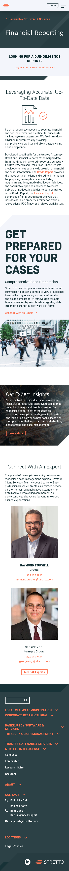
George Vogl (34, 647)
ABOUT (10, 784)
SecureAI (10, 774)
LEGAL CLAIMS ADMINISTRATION (28, 710)
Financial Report (43, 193)
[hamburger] (63, 6)
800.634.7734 (18, 800)
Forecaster (12, 761)
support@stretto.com (24, 821)
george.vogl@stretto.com (34, 661)
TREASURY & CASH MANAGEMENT (29, 734)
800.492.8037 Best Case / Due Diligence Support (23, 811)
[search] (26, 700)
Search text (17, 700)
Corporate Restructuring (26, 715)
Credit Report (45, 172)
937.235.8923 (34, 575)
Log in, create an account (30, 67)
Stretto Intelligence (22, 749)
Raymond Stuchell (34, 565)
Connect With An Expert (19, 313)
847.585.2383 (34, 657)
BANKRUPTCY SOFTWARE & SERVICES (24, 727)
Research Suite (14, 767)
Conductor (11, 754)
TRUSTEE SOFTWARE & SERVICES (28, 744)
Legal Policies (14, 846)
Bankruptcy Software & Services (29, 19)
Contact (12, 794)
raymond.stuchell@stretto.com (34, 579)
